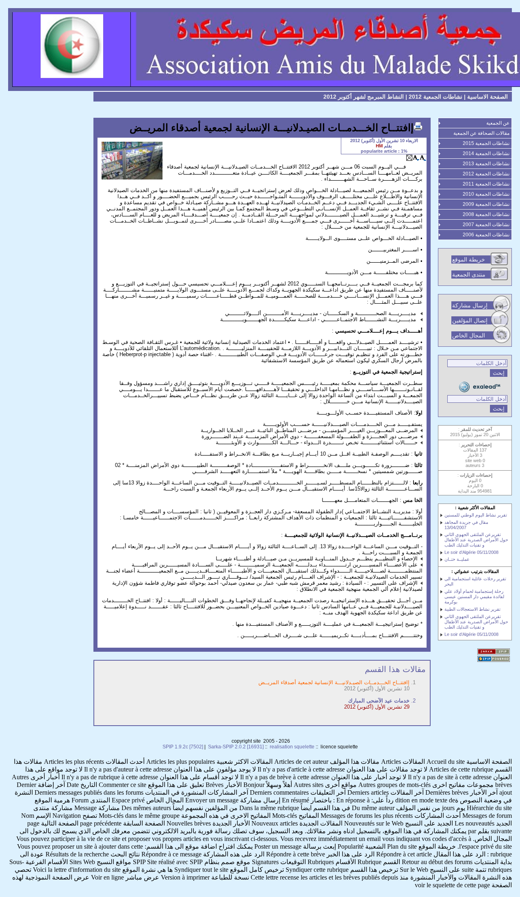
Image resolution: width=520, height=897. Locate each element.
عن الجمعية (497, 123)
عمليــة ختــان (457, 559)
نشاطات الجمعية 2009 (486, 204)
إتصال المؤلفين (470, 320)
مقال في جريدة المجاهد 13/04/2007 (466, 525)
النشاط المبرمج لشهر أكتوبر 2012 (363, 96)
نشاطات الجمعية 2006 (486, 235)
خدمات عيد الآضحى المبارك (379, 701)
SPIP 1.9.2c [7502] (182, 747)
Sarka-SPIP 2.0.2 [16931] (236, 747)
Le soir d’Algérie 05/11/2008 (471, 552)
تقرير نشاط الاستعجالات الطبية (472, 609)
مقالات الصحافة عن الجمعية (481, 133)
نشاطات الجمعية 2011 (486, 184)
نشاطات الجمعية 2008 (486, 214)
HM (379, 145)
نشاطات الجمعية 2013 (486, 163)
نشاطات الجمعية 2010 (486, 194)
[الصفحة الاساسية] (260, 49)
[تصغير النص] (416, 157)
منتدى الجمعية (468, 274)
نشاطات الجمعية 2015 (486, 143)
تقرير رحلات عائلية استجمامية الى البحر (475, 581)
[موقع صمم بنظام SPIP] (494, 659)
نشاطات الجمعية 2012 (435, 96)
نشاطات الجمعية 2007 (486, 224)
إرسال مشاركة (470, 305)
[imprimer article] (418, 126)
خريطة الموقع (468, 259)
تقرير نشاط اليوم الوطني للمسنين (475, 514)
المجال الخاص (468, 335)
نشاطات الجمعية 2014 (486, 153)
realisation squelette (292, 747)
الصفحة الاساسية (487, 96)
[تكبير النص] (423, 157)
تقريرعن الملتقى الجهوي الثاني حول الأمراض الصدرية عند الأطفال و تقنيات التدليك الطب (476, 539)
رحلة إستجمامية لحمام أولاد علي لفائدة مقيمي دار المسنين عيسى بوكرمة (474, 596)
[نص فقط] (409, 157)
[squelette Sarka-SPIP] (494, 652)
